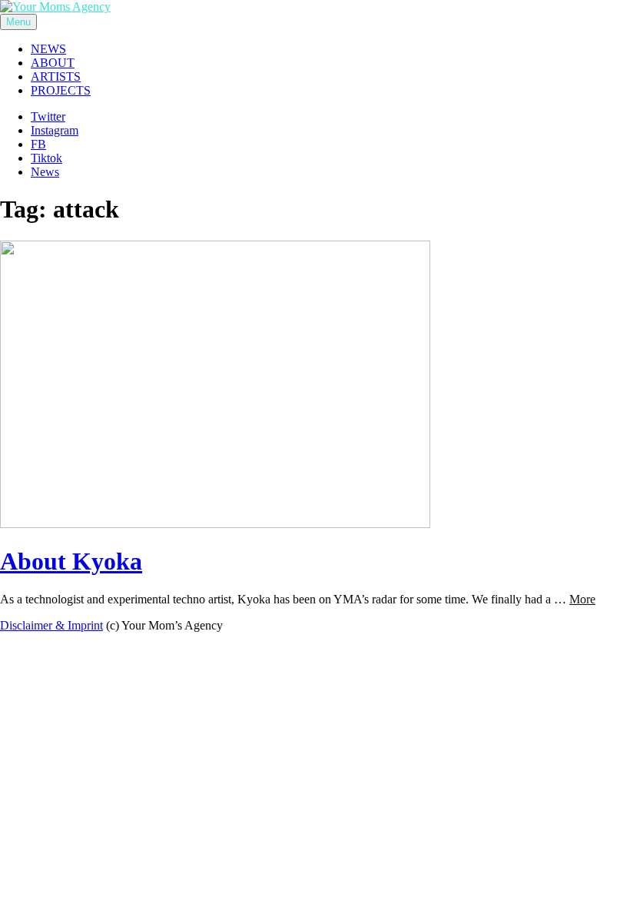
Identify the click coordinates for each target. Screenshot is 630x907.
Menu (18, 22)
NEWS (48, 48)
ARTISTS (56, 76)
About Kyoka (71, 561)
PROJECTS (61, 90)
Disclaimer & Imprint (51, 625)
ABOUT (53, 62)
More (582, 599)
